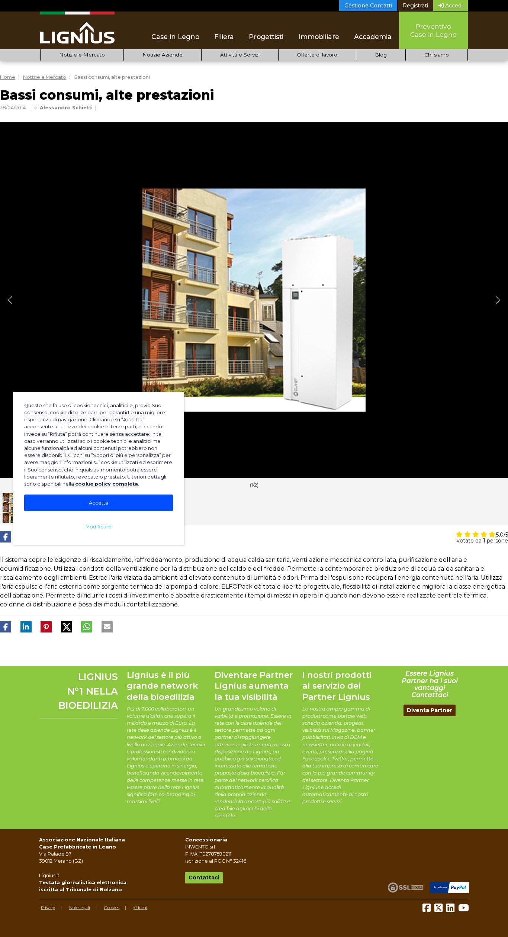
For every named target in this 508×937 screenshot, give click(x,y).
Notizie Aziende (162, 55)
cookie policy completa (106, 484)
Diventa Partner (429, 710)
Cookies (111, 907)
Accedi (453, 5)
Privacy (48, 907)
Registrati (415, 5)
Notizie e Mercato (82, 55)
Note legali (79, 907)
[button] (5, 536)
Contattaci (204, 877)
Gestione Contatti (368, 5)
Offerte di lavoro (317, 55)
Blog (381, 55)
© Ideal (140, 907)
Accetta (98, 503)
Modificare (99, 526)
